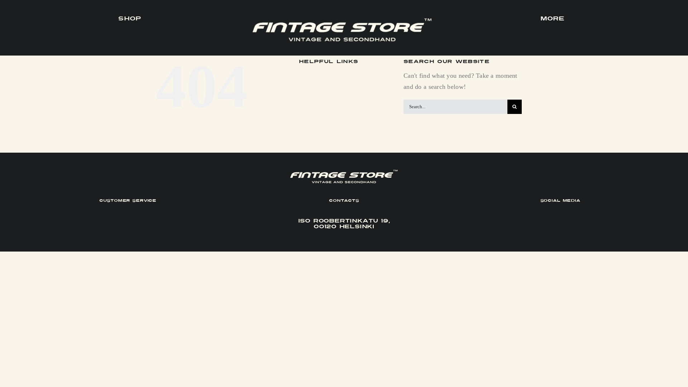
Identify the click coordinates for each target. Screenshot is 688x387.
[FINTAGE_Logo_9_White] (342, 21)
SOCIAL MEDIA (560, 200)
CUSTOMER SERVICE (127, 200)
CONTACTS (344, 200)
